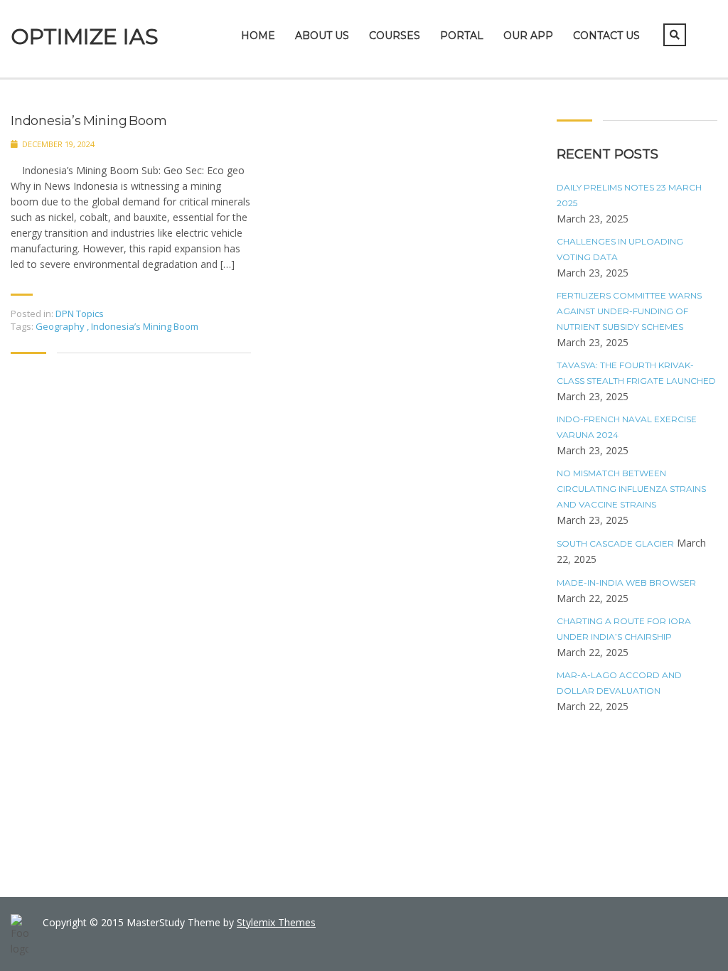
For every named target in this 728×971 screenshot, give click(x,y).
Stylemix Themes (276, 922)
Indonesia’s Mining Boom (88, 121)
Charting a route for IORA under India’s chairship (624, 629)
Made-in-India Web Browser (626, 582)
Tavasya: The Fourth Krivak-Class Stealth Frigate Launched (636, 373)
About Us (322, 35)
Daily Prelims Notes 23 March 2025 (629, 195)
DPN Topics (79, 313)
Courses (394, 35)
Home (258, 35)
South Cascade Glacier (615, 543)
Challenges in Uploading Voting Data (620, 249)
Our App (528, 35)
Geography (61, 326)
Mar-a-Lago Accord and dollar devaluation (619, 683)
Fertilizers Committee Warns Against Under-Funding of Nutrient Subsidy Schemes (629, 311)
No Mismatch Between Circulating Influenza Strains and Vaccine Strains (631, 489)
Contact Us (606, 35)
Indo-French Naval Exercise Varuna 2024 (627, 427)
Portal (461, 35)
